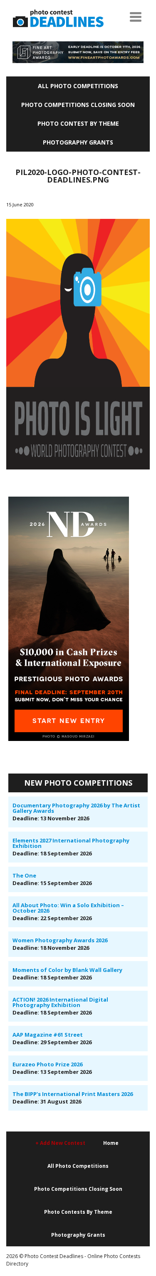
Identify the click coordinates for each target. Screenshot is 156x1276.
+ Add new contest (60, 1143)
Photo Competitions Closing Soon (78, 105)
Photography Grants (78, 142)
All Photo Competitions (78, 86)
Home (111, 1143)
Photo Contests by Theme (78, 1211)
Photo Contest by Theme (78, 123)
